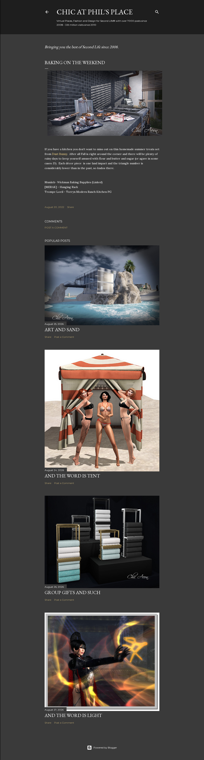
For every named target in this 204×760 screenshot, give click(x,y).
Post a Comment (56, 227)
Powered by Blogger (105, 747)
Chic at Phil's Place (95, 12)
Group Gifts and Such (72, 592)
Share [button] (70, 207)
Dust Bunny (59, 154)
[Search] (157, 11)
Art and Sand (62, 329)
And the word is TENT (72, 476)
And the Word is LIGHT (73, 715)
